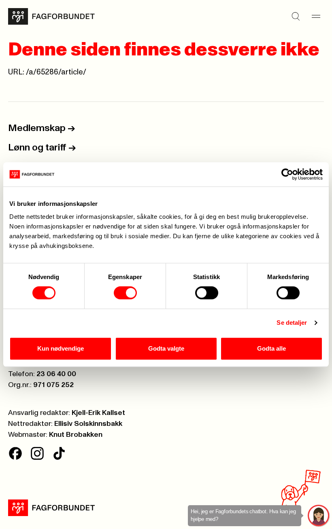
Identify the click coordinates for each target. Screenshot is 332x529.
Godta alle (271, 348)
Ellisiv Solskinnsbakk (88, 423)
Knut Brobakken (75, 434)
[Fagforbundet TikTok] (59, 453)
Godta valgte (166, 348)
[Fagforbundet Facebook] (15, 453)
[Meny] (316, 16)
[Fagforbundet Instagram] (37, 453)
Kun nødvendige (60, 348)
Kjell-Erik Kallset (98, 413)
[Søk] (295, 16)
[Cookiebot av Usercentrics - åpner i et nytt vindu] (287, 174)
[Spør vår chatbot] (319, 516)
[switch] (125, 292)
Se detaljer (292, 322)
